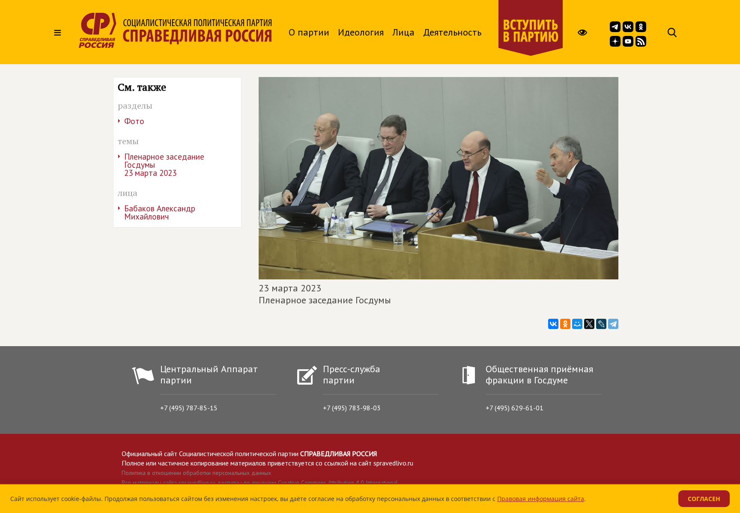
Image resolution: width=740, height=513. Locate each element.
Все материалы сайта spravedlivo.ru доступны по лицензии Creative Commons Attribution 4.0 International (260, 482)
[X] (589, 324)
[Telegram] (613, 324)
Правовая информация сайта (540, 499)
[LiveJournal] (601, 324)
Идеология (361, 32)
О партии (309, 32)
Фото (134, 121)
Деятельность (452, 32)
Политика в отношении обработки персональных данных (196, 473)
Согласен (704, 499)
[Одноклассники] (565, 324)
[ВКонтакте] (553, 324)
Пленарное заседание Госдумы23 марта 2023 (164, 164)
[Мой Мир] (577, 324)
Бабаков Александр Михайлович (159, 212)
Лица (403, 32)
